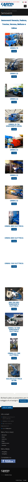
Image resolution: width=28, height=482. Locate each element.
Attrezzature (4, 434)
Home (2, 10)
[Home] (7, 4)
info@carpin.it (8, 428)
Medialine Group (8, 474)
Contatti (24, 480)
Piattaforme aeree (5, 443)
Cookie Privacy (19, 480)
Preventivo (23, 401)
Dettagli (14, 51)
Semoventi (4, 445)
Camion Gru (4, 439)
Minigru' (3, 441)
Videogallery (4, 453)
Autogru (3, 437)
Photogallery (4, 451)
